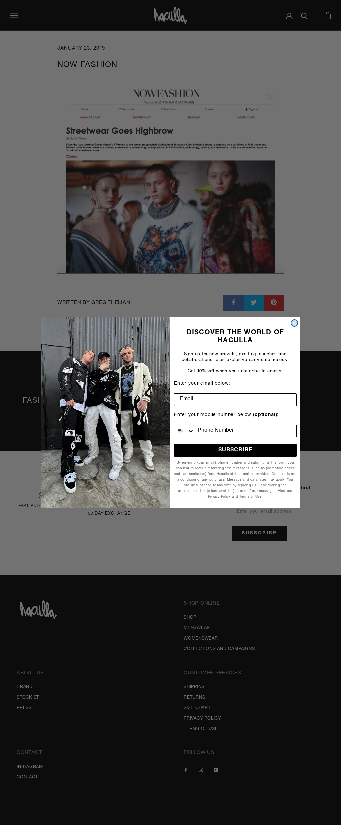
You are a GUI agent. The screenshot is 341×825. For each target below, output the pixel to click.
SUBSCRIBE (235, 450)
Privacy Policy (219, 497)
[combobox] (184, 431)
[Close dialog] (294, 323)
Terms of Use (250, 497)
